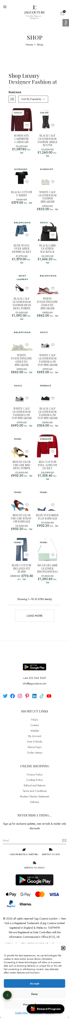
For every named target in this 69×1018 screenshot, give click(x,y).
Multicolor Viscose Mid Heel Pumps (21, 465)
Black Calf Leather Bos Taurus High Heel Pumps (21, 303)
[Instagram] (19, 696)
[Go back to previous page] (7, 995)
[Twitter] (5, 696)
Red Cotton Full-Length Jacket (47, 465)
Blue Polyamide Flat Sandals (47, 517)
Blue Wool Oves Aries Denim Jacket (21, 249)
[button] (63, 948)
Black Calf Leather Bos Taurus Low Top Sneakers (48, 413)
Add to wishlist (27, 125)
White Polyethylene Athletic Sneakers (47, 303)
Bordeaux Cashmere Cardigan (21, 139)
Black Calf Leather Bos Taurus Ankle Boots (47, 140)
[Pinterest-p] (27, 696)
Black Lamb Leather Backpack (47, 249)
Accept (34, 983)
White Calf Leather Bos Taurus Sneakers (48, 197)
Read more (15, 92)
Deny (34, 994)
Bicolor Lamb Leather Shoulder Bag (47, 568)
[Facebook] (12, 696)
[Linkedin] (34, 696)
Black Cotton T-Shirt (21, 194)
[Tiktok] (41, 696)
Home (29, 44)
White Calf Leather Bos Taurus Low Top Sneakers (48, 360)
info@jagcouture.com (34, 683)
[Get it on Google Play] (34, 664)
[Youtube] (49, 696)
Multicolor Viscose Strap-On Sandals (22, 518)
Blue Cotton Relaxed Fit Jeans (21, 568)
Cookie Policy (21, 1013)
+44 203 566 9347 (34, 678)
